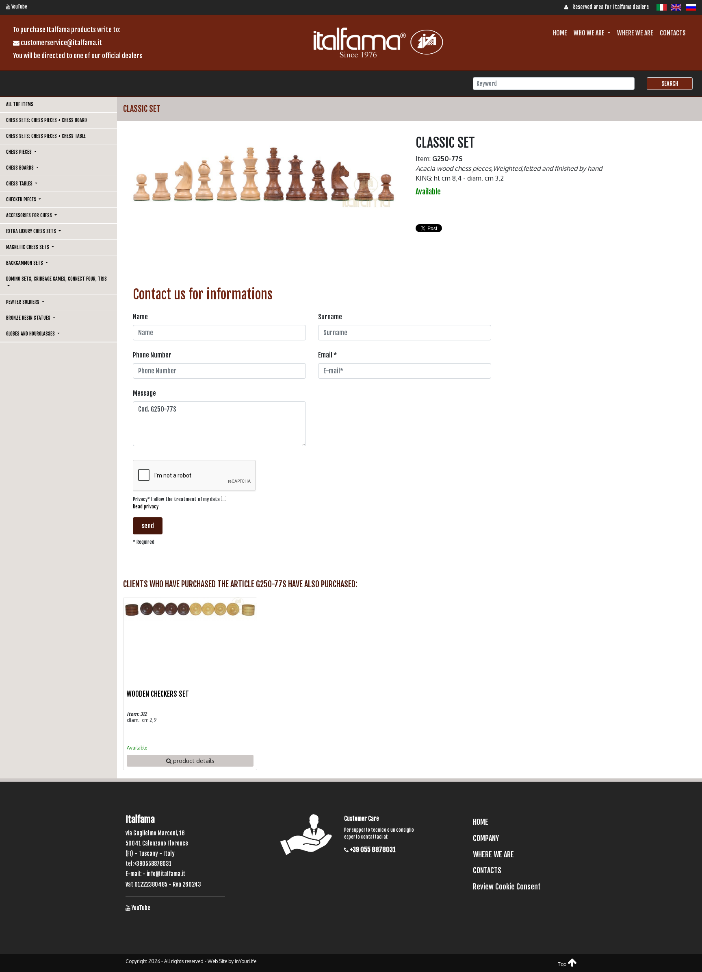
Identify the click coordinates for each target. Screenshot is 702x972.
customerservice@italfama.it (61, 43)
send (147, 526)
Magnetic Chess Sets (28, 247)
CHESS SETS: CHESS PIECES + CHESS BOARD (46, 120)
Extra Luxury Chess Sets (31, 231)
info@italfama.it (166, 873)
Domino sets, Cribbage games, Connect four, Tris (56, 279)
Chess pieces (19, 152)
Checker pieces (21, 199)
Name (140, 317)
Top (563, 964)
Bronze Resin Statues (29, 318)
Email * (327, 355)
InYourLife (245, 961)
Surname (330, 317)
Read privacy (145, 506)
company (486, 838)
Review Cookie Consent (507, 886)
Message (144, 393)
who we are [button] (590, 33)
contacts (673, 33)
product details (192, 760)
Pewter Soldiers (23, 302)
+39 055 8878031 (372, 850)
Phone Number (152, 355)
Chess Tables (20, 184)
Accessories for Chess (29, 215)
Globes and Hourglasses (31, 334)
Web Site (217, 961)
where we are (635, 33)
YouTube (18, 7)
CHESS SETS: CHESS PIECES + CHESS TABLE (46, 136)
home (560, 33)
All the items (19, 104)
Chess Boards (20, 168)
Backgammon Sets (25, 263)
